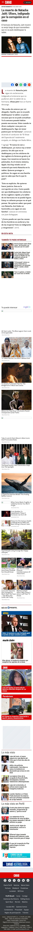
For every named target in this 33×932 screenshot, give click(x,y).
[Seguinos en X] (14, 880)
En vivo (28, 2)
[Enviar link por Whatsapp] (20, 84)
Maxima (24, 902)
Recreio (17, 902)
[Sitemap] (28, 880)
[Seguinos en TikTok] (18, 880)
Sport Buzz (9, 902)
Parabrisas (24, 888)
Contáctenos (8, 910)
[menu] (2, 2)
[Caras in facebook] (9, 880)
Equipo (26, 910)
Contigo (24, 896)
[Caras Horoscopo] (16, 866)
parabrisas (16, 696)
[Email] (29, 84)
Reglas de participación (13, 913)
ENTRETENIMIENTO (6, 7)
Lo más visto (8, 752)
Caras (18, 896)
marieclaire (16, 640)
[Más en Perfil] (12, 608)
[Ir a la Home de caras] (8, 3)
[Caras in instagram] (5, 880)
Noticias (16, 885)
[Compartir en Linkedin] (25, 84)
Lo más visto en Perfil (12, 803)
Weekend (15, 888)
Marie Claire (25, 885)
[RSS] (23, 880)
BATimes (21, 891)
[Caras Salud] (16, 857)
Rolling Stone (25, 899)
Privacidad (18, 910)
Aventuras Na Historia (11, 899)
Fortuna (8, 888)
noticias (16, 613)
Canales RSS (10, 907)
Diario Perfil (8, 885)
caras (16, 667)
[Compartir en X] (16, 84)
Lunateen (12, 891)
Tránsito (25, 913)
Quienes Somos (21, 907)
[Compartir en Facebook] (12, 84)
